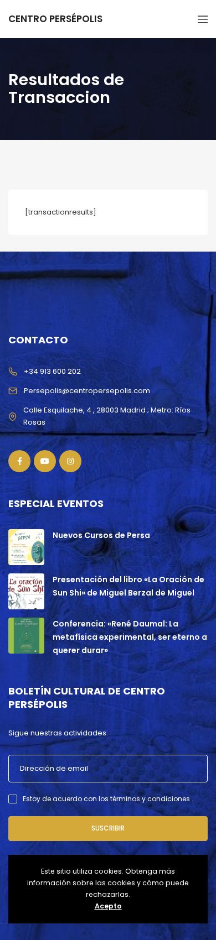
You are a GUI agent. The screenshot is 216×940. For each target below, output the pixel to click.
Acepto (108, 906)
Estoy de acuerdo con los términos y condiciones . (108, 798)
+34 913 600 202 (52, 371)
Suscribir (108, 828)
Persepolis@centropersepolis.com (87, 390)
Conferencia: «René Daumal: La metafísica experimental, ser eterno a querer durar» (130, 637)
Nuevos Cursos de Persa (101, 535)
